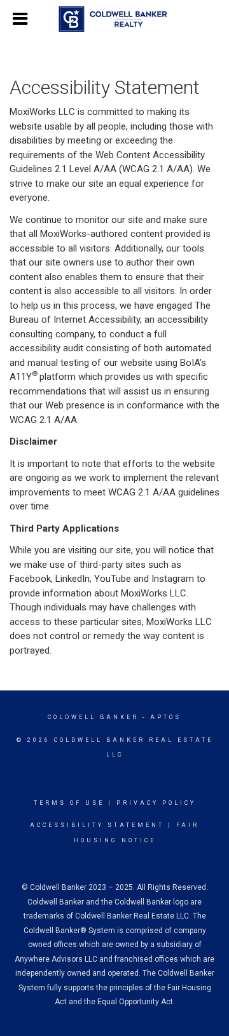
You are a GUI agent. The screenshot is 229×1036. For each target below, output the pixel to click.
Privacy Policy (156, 803)
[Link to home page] (115, 19)
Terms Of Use (69, 803)
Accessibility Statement (97, 825)
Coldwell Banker (93, 717)
